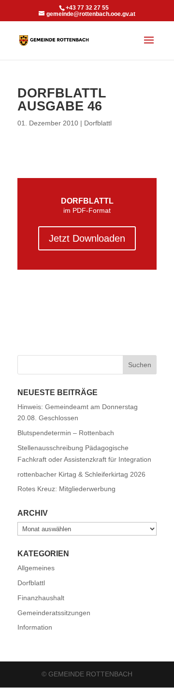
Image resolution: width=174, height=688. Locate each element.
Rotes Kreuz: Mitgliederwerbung (66, 489)
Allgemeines (36, 568)
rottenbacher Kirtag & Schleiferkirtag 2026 (81, 474)
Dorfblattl (98, 123)
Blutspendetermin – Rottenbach (65, 433)
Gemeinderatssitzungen (53, 613)
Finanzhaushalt (40, 598)
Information (34, 627)
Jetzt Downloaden (87, 238)
